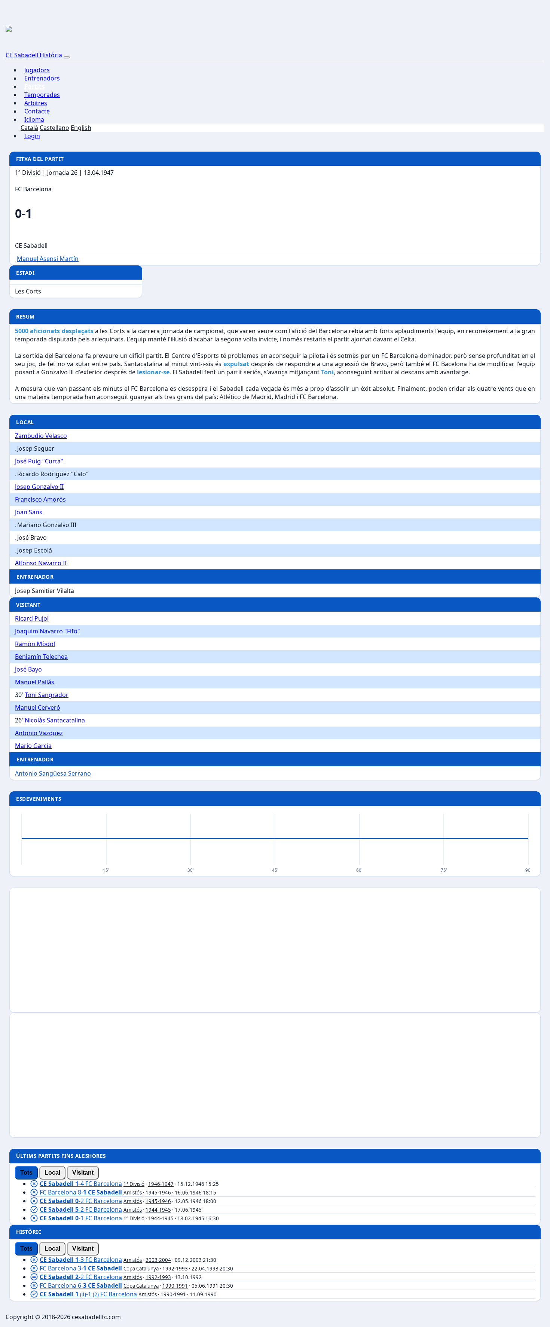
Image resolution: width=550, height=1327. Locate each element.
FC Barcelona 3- (81, 1268)
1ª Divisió (133, 1184)
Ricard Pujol (32, 618)
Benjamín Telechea (41, 656)
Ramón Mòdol (35, 644)
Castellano (54, 128)
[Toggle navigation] (67, 57)
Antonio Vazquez (39, 733)
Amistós (132, 1192)
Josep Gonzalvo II (39, 487)
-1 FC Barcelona (81, 1218)
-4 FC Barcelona (81, 1184)
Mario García (33, 746)
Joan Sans (28, 512)
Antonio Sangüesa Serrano (53, 773)
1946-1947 (161, 1184)
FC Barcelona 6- (81, 1285)
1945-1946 (158, 1192)
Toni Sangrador (46, 695)
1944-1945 (158, 1209)
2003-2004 (158, 1260)
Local (52, 1172)
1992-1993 (175, 1268)
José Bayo (28, 669)
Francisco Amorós (40, 499)
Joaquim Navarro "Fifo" (47, 631)
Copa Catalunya (141, 1268)
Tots (26, 1172)
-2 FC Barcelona (81, 1201)
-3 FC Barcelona (81, 1260)
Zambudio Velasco (41, 436)
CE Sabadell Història (34, 55)
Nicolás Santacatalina (55, 720)
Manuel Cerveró (37, 707)
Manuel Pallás (34, 682)
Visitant (83, 1172)
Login (32, 136)
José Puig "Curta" (39, 461)
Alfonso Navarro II (41, 563)
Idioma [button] (34, 119)
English (81, 128)
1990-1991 (175, 1285)
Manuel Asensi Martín (48, 259)
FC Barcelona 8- (81, 1192)
